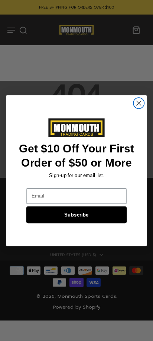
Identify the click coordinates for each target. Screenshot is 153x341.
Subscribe (76, 214)
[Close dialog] (138, 103)
